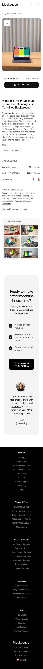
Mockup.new (21, 527)
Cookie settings (21, 648)
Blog (21, 489)
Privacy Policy (21, 655)
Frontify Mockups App (21, 523)
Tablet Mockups (21, 564)
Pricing (21, 457)
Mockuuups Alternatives (22, 593)
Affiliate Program (22, 481)
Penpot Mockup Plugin (21, 515)
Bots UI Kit (21, 597)
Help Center (22, 615)
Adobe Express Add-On (21, 519)
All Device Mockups (21, 544)
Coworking (16, 150)
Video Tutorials (21, 619)
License (21, 623)
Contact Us (21, 627)
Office (6, 150)
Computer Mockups (21, 560)
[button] (31, 4)
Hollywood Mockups (21, 590)
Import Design (23, 85)
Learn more (6, 204)
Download (21, 461)
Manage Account (21, 631)
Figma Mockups (21, 548)
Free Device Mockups (21, 552)
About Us (21, 477)
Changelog (21, 485)
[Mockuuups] (14, 4)
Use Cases (21, 473)
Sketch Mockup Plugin (21, 511)
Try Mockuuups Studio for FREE (21, 364)
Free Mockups (22, 586)
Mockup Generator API (21, 465)
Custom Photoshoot (21, 469)
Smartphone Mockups (21, 556)
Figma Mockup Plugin (21, 507)
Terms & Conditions (21, 651)
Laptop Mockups (21, 568)
